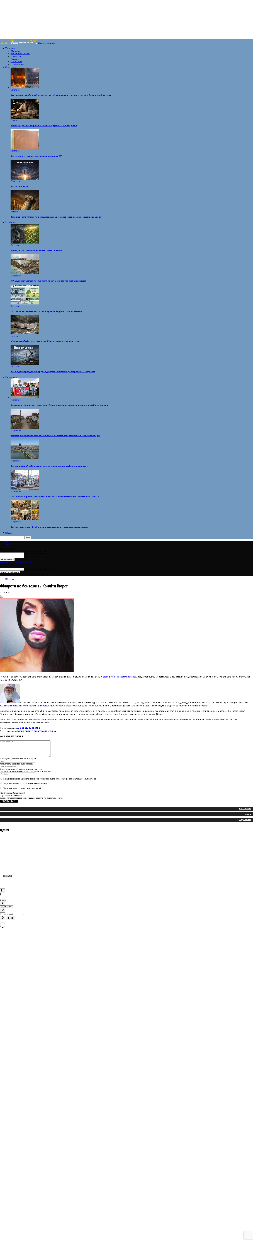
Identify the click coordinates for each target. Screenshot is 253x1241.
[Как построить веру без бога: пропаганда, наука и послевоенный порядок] (25, 519)
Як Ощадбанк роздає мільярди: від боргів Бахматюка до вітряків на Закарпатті (53, 371)
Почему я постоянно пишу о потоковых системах (36, 250)
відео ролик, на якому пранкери (119, 676)
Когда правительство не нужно (36, 731)
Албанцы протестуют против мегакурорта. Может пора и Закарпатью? (48, 280)
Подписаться (245, 820)
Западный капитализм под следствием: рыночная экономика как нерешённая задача (56, 216)
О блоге (8, 542)
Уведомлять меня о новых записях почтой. (22, 788)
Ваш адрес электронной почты (38, 569)
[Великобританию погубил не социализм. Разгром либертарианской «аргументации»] (25, 428)
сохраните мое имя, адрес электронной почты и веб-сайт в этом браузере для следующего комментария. (49, 779)
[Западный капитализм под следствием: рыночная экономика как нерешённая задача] (25, 209)
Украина (10, 48)
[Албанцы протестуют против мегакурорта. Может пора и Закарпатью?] (25, 273)
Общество (16, 51)
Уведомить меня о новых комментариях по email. (25, 783)
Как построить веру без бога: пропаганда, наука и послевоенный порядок (49, 527)
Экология (10, 222)
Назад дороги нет (20, 186)
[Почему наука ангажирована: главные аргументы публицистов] (25, 118)
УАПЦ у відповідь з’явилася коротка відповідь (24, 705)
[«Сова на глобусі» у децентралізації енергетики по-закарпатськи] (25, 333)
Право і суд (16, 56)
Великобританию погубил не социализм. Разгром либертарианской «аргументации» (55, 435)
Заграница (11, 376)
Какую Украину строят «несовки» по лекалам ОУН (37, 156)
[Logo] (9, 43)
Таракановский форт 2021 (19, 880)
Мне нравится (245, 809)
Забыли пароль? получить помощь (15, 562)
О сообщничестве (29, 727)
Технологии (16, 61)
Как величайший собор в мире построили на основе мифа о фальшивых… (49, 466)
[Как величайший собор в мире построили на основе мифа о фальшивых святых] (25, 458)
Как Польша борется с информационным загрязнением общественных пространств (55, 496)
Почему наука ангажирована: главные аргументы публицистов (44, 125)
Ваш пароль (29, 556)
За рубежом (16, 276)
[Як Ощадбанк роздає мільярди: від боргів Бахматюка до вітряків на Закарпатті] (25, 364)
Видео (8, 532)
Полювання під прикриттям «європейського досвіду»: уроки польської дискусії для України (59, 405)
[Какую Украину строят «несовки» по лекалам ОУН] (25, 148)
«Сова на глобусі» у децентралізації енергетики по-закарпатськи (45, 341)
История (15, 59)
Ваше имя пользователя (35, 554)
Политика (10, 66)
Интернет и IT (17, 64)
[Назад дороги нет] (25, 179)
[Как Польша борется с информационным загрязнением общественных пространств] (25, 489)
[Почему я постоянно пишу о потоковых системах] (25, 243)
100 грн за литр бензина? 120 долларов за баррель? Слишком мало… (47, 311)
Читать (248, 814)
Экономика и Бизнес (20, 53)
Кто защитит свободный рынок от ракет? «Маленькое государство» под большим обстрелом (61, 95)
